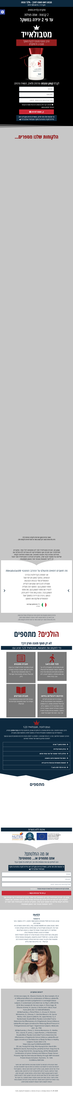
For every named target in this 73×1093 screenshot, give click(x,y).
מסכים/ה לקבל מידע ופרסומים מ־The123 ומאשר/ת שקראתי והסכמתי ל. (49, 889)
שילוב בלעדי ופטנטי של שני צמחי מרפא (53, 754)
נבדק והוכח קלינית (60, 749)
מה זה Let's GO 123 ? (58, 767)
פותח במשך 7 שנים (59, 744)
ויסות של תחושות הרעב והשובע (55, 758)
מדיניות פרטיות (45, 107)
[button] (36, 64)
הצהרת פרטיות (35, 1091)
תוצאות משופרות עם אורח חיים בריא (54, 763)
